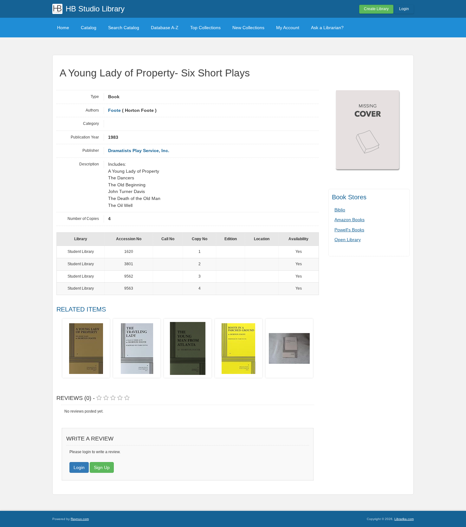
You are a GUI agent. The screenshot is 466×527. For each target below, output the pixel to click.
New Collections (248, 27)
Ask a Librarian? (327, 27)
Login (404, 9)
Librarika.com (404, 519)
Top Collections (205, 27)
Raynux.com (80, 519)
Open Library (347, 239)
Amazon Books (349, 219)
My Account (287, 27)
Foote (114, 110)
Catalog (88, 27)
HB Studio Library (95, 8)
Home (63, 27)
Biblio (339, 209)
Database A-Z (164, 27)
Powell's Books (349, 229)
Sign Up (102, 467)
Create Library (376, 9)
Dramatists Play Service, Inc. (138, 150)
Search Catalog (123, 27)
